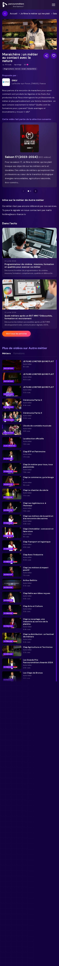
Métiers (6, 353)
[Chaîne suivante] (35, 191)
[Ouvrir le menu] (53, 5)
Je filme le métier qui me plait (35, 13)
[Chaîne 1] (28, 191)
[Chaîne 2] (30, 191)
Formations (19, 353)
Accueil (13, 13)
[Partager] (46, 56)
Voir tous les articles (16, 333)
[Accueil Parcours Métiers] (13, 4)
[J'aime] (54, 56)
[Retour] (5, 13)
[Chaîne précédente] (23, 191)
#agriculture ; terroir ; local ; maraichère (20, 69)
